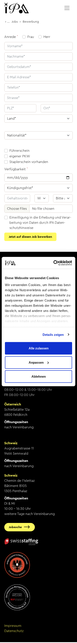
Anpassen (36, 362)
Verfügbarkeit (15, 169)
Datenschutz (14, 630)
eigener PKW (19, 156)
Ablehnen (38, 376)
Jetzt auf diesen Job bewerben (30, 237)
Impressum (12, 625)
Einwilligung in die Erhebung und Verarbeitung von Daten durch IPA (40, 222)
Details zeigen (53, 334)
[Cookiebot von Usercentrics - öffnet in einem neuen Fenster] (54, 263)
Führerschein (19, 150)
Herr (46, 36)
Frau (30, 36)
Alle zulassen (39, 348)
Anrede (10, 36)
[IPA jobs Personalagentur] (16, 8)
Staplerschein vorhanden (28, 161)
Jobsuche (15, 527)
